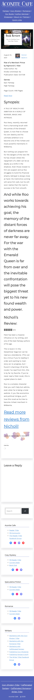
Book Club (13, 565)
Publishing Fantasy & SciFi (18, 654)
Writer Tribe (17, 691)
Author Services (21, 14)
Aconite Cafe (13, 697)
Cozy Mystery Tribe (10, 685)
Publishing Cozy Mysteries (18, 652)
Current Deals (14, 563)
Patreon (26, 17)
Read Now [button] (8, 96)
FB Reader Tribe (15, 560)
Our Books (9, 14)
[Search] (25, 511)
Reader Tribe (14, 530)
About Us (18, 17)
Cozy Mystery (15, 11)
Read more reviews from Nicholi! (16, 419)
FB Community (14, 533)
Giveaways (8, 17)
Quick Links (17, 20)
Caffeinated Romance (21, 688)
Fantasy (6, 11)
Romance (26, 11)
